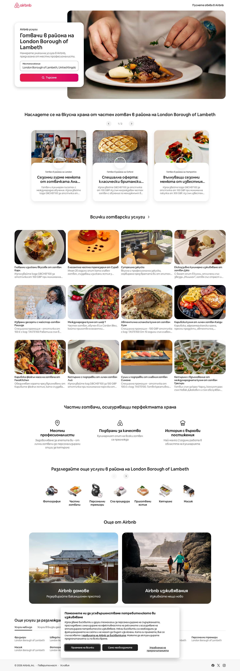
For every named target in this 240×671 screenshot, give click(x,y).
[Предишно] (114, 476)
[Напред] (126, 476)
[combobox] (49, 67)
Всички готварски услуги (117, 216)
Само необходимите (120, 647)
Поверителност (47, 665)
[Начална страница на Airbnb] (23, 5)
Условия (64, 665)
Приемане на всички (82, 647)
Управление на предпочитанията (158, 649)
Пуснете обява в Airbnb (208, 5)
